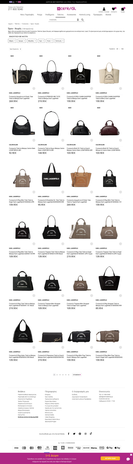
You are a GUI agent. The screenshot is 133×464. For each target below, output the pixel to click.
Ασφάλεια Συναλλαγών (25, 403)
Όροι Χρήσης (49, 397)
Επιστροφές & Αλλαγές (25, 406)
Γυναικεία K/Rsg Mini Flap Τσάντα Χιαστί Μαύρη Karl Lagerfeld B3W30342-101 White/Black (79, 356)
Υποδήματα (49, 15)
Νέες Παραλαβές (27, 15)
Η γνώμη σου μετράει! (51, 406)
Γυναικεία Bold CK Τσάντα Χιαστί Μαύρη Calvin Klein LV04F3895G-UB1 (80, 149)
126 (122, 49)
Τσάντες (60, 15)
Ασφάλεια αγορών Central (26, 408)
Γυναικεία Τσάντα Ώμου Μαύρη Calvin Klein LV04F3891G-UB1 (51, 149)
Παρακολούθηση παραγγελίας (27, 394)
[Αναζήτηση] (82, 20)
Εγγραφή (107, 12)
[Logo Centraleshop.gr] (66, 8)
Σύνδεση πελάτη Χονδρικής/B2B (28, 417)
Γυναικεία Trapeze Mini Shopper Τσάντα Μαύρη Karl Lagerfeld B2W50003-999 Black (49, 305)
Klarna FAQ (21, 415)
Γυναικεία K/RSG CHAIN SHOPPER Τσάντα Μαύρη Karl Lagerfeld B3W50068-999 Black (79, 98)
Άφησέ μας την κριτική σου (53, 408)
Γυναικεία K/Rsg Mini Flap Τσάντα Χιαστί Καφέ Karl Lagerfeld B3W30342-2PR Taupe (109, 356)
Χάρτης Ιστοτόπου (50, 410)
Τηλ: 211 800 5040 (104, 394)
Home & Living (84, 15)
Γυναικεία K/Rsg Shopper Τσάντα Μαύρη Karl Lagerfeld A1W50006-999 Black (109, 305)
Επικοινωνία (49, 412)
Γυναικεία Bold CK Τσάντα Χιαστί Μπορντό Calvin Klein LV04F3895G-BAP (108, 149)
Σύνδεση (101, 12)
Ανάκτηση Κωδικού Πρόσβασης (81, 399)
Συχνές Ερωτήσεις (50, 401)
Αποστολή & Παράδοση (25, 399)
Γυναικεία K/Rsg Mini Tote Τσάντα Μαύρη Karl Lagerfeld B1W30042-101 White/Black (109, 201)
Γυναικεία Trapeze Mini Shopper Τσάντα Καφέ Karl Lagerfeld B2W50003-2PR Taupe (78, 305)
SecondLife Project (50, 421)
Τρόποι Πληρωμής (23, 401)
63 (117, 49)
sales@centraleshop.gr (106, 396)
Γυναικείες (25, 24)
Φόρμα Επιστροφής (24, 410)
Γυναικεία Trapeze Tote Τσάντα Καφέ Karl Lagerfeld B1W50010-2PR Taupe (109, 253)
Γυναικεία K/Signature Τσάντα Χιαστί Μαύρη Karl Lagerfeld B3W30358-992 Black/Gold (51, 356)
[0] (113, 9)
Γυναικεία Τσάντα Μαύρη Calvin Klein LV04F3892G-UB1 (22, 149)
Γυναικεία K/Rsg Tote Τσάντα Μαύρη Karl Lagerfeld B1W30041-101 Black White (22, 305)
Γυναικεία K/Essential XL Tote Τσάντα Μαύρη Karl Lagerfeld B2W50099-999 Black (51, 201)
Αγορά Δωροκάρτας (24, 412)
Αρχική (10, 24)
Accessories (71, 15)
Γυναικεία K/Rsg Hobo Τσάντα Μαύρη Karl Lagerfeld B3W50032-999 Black (22, 356)
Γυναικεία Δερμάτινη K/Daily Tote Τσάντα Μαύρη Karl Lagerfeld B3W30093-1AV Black (21, 98)
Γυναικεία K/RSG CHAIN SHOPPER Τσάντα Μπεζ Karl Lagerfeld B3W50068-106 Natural (108, 98)
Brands (108, 15)
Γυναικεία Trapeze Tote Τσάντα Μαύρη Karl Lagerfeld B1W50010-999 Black (51, 253)
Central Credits (49, 415)
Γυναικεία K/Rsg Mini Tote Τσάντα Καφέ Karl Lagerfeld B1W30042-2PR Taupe (21, 201)
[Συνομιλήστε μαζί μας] (128, 459)
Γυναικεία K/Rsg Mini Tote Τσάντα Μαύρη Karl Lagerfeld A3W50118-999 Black (22, 253)
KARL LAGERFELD (14, 93)
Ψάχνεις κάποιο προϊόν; (52, 403)
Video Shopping (49, 417)
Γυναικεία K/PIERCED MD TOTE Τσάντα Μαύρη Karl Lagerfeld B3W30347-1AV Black (49, 98)
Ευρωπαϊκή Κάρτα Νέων (52, 419)
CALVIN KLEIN (13, 145)
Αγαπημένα (114, 12)
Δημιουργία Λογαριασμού (79, 397)
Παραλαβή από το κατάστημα (27, 397)
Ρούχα (39, 15)
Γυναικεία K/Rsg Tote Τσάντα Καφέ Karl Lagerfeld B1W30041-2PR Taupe (79, 253)
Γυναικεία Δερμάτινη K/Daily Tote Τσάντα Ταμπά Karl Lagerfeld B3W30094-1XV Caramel (79, 201)
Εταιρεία (47, 394)
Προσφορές (98, 15)
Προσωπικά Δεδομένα (52, 399)
